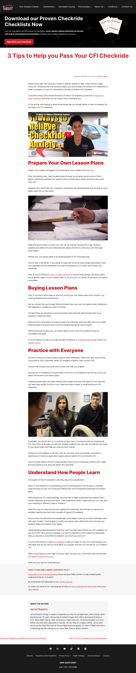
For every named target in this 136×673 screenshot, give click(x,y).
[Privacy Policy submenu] (70, 655)
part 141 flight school (60, 275)
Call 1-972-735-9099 (68, 667)
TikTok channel (65, 582)
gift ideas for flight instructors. (41, 556)
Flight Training (102, 76)
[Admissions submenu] (55, 6)
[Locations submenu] (118, 6)
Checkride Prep (83, 340)
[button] (19, 42)
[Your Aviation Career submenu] (39, 6)
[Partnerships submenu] (91, 6)
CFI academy (59, 542)
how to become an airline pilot (84, 586)
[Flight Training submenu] (84, 655)
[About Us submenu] (104, 6)
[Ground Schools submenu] (100, 655)
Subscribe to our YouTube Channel (42, 574)
